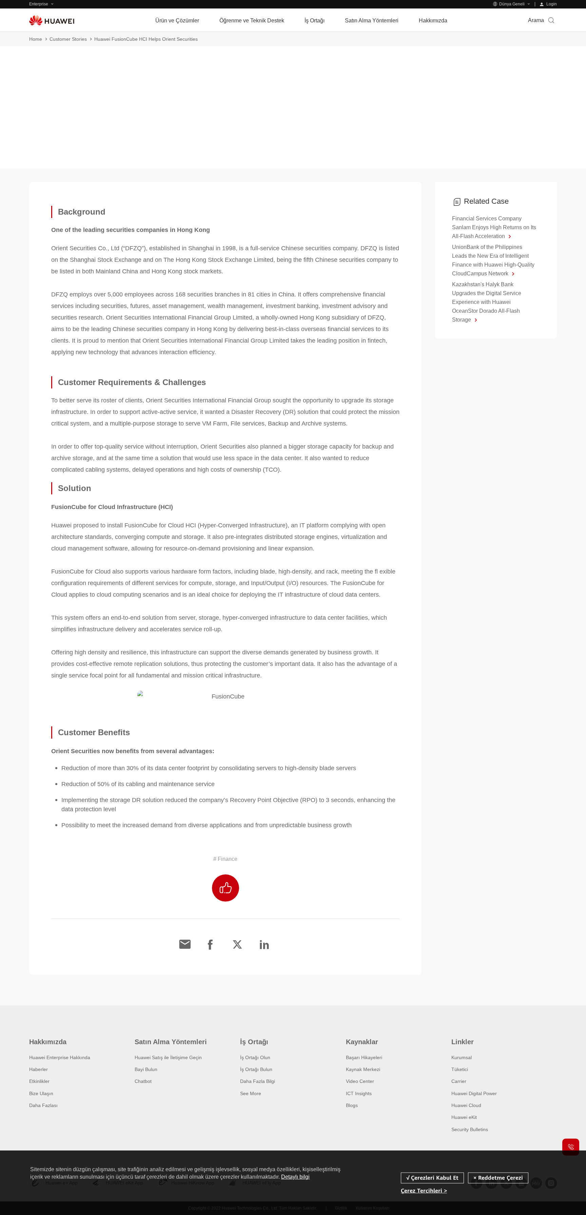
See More (250, 1093)
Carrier (458, 1081)
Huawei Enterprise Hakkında (59, 1057)
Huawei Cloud (466, 1105)
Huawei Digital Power (474, 1093)
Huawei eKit (464, 1117)
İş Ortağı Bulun (256, 1069)
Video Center (360, 1081)
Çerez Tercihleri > (424, 1190)
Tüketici (459, 1069)
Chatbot (143, 1081)
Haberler (38, 1069)
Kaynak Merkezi (363, 1069)
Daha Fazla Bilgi (257, 1081)
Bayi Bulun (146, 1069)
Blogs (352, 1105)
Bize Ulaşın (41, 1093)
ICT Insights (359, 1093)
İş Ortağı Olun (255, 1057)
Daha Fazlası (43, 1105)
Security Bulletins (469, 1129)
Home (35, 39)
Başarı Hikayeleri (364, 1057)
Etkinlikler (39, 1081)
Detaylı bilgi (295, 1177)
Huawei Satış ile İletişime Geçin (168, 1057)
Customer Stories (68, 39)
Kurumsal (461, 1057)
